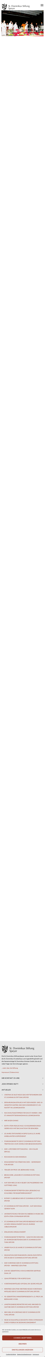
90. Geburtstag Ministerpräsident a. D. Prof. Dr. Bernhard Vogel (23, 1298)
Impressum (36, 1354)
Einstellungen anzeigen (22, 1350)
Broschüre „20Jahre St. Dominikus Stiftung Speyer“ (22, 1176)
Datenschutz (14, 1072)
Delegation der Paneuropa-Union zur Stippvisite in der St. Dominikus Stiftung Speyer (23, 1256)
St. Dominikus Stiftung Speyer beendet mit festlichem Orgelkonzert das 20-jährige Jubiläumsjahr (23, 1224)
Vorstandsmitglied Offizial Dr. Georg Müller (23, 1284)
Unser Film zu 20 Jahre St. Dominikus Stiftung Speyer (23, 1248)
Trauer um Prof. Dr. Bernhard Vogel (19, 1170)
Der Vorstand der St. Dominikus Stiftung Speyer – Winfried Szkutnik (21, 1264)
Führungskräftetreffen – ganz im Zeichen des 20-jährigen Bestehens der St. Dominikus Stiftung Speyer (23, 1239)
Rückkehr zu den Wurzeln (15, 1157)
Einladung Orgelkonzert (15, 1232)
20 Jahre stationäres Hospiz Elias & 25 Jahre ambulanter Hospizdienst (22, 1135)
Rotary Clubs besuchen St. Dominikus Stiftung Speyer (23, 1199)
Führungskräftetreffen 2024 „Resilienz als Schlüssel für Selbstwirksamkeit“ (22, 1192)
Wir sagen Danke (11, 1120)
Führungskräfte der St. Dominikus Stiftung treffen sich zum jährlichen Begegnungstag (23, 1142)
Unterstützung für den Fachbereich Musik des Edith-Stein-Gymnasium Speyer (23, 1215)
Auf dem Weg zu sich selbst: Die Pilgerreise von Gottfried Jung (23, 1184)
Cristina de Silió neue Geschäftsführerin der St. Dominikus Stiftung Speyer (23, 1096)
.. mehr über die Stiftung (10, 1068)
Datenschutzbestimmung (24, 1354)
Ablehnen (22, 1344)
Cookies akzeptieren (22, 1338)
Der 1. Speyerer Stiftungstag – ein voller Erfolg (21, 1150)
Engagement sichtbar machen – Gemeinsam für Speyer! (22, 1163)
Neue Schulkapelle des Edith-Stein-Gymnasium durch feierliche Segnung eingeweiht (23, 1321)
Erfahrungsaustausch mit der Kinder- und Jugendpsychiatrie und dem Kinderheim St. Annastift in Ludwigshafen (23, 1105)
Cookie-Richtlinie (11, 1354)
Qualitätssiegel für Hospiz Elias (17, 1278)
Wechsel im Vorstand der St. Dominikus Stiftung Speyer (22, 1313)
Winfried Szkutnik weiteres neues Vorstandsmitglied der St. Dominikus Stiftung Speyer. (23, 1290)
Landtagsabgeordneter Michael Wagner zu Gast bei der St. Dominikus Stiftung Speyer (22, 1305)
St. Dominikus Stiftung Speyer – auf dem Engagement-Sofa (23, 1207)
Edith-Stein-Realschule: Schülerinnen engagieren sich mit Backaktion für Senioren (22, 1127)
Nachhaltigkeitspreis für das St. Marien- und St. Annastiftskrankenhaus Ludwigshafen (23, 1114)
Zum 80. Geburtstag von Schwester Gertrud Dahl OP (22, 1272)
